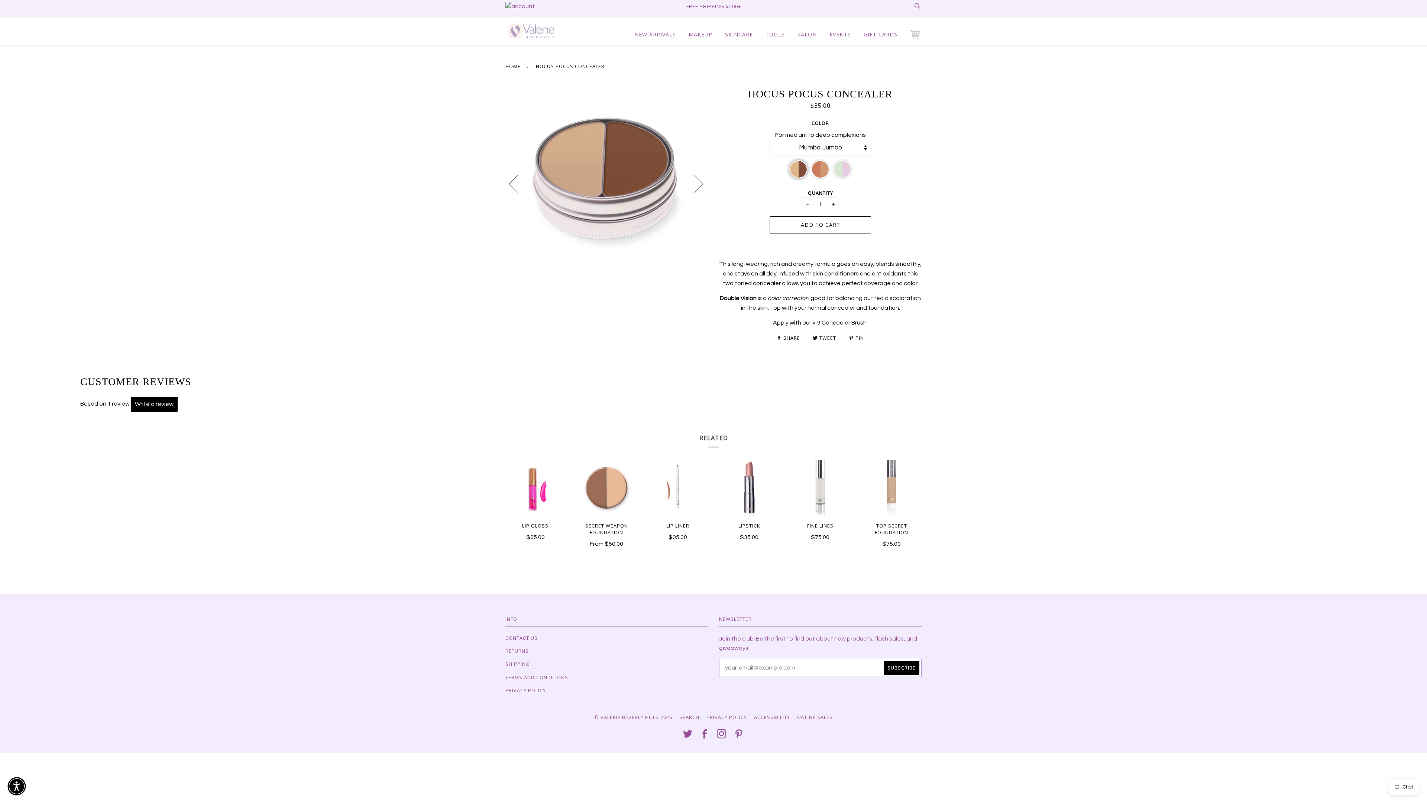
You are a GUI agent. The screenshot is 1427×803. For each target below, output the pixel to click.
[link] (520, 6)
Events (840, 34)
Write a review (154, 404)
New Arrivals (655, 34)
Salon (807, 34)
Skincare (739, 34)
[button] (916, 34)
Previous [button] (518, 183)
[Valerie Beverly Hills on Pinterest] (739, 735)
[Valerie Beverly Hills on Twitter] (688, 735)
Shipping (517, 664)
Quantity (820, 193)
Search (689, 717)
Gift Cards (880, 34)
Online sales (815, 717)
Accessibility (772, 717)
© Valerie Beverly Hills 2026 (633, 717)
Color (820, 123)
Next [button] (694, 183)
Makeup (700, 34)
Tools (775, 34)
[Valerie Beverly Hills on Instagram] (722, 735)
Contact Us (521, 638)
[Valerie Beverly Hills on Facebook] (705, 735)
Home (513, 66)
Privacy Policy (525, 690)
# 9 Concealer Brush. (840, 323)
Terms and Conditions (536, 677)
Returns (517, 651)
